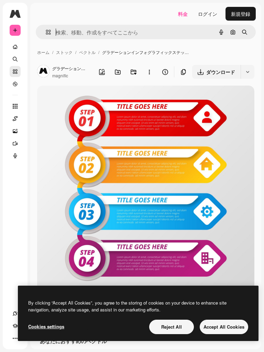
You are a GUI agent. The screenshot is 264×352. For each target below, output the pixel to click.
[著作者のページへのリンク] (43, 72)
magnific (60, 75)
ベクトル (87, 52)
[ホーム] (15, 46)
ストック (64, 52)
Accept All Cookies (224, 326)
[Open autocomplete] (45, 32)
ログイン (207, 13)
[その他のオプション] (149, 72)
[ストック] (15, 71)
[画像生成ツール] (15, 130)
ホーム (43, 52)
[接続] (15, 313)
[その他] (15, 338)
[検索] (15, 59)
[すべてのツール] (15, 106)
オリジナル (84, 98)
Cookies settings (46, 326)
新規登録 (240, 13)
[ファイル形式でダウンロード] (247, 72)
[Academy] (15, 325)
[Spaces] (15, 118)
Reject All (171, 326)
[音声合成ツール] (15, 155)
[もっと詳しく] (15, 83)
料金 (183, 13)
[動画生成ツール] (15, 143)
